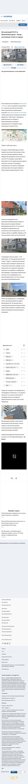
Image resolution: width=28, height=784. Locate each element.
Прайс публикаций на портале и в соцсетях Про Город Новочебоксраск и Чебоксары (13, 665)
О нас (3, 651)
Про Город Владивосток (7, 631)
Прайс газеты (4, 662)
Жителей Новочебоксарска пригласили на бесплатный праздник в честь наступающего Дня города (13, 524)
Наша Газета (4, 608)
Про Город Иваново (6, 611)
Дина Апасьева (19, 47)
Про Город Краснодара (6, 635)
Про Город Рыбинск (6, 620)
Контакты (4, 654)
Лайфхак (18, 20)
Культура (24, 20)
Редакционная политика (7, 656)
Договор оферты (5, 659)
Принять (22, 24)
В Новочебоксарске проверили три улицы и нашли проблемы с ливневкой (13, 515)
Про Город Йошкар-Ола (7, 613)
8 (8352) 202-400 (9, 705)
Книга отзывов (4, 20)
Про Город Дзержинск (6, 629)
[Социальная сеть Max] (14, 68)
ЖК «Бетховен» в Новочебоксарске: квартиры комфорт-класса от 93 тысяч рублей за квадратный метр (12, 534)
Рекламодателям (5, 669)
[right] (26, 21)
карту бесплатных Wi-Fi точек (16, 112)
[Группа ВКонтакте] (7, 65)
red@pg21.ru (7, 707)
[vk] (12, 478)
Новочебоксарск (16, 42)
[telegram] (16, 478)
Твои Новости (5, 602)
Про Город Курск (5, 617)
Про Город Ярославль (6, 605)
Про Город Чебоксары (6, 599)
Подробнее (9, 745)
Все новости (12, 20)
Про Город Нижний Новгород (8, 626)
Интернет (5, 42)
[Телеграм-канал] (20, 65)
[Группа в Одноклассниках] (5, 643)
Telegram (3, 648)
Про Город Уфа (5, 622)
